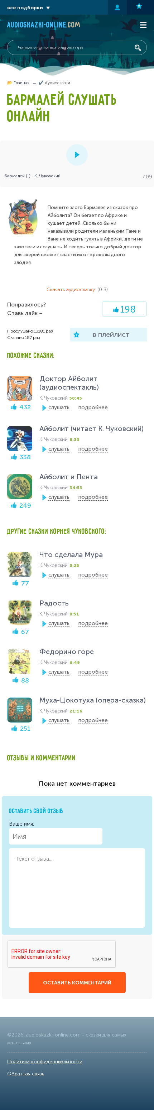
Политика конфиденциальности (44, 1062)
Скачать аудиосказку (77, 290)
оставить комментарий (77, 983)
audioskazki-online (44, 26)
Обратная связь (25, 1074)
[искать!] (137, 47)
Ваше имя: (21, 824)
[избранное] (140, 7)
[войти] (117, 7)
